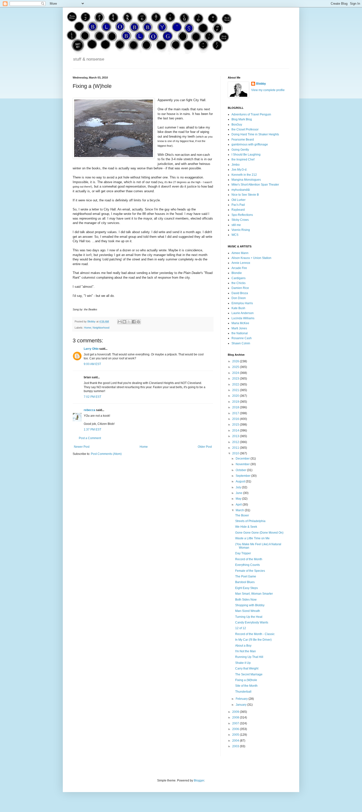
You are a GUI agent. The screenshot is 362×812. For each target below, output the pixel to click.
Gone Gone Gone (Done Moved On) (259, 532)
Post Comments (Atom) (106, 454)
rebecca (89, 410)
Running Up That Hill (249, 657)
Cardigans (238, 278)
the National (239, 333)
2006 (236, 729)
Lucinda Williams (242, 318)
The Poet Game (245, 576)
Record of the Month (248, 559)
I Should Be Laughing (246, 154)
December (243, 458)
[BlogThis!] (124, 321)
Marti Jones (239, 328)
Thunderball (243, 691)
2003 (236, 746)
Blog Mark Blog (241, 119)
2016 (236, 419)
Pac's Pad (238, 205)
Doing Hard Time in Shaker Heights (255, 134)
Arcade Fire (239, 268)
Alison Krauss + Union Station (251, 258)
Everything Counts (247, 565)
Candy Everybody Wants (251, 622)
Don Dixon (238, 298)
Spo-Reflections (242, 215)
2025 (236, 367)
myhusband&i (240, 189)
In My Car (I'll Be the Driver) (253, 639)
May (239, 498)
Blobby (261, 83)
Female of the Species (250, 571)
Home (144, 446)
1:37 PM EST (92, 429)
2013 (236, 436)
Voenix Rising (240, 230)
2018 (236, 407)
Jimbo (235, 164)
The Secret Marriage (249, 674)
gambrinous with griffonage (249, 144)
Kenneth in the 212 (244, 174)
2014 (236, 430)
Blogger (199, 780)
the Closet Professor (245, 129)
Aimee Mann (239, 253)
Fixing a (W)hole (246, 680)
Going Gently (240, 149)
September (243, 476)
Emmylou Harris (242, 303)
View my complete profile (268, 90)
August (241, 481)
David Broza (239, 293)
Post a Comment (90, 438)
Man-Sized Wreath (247, 611)
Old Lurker (238, 200)
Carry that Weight (246, 668)
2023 (236, 378)
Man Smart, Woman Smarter (254, 593)
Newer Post (81, 446)
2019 (236, 401)
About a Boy (243, 645)
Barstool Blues (245, 582)
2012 (236, 442)
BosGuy (236, 124)
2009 (236, 712)
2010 (236, 453)
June (239, 493)
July (239, 487)
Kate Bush (238, 308)
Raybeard (238, 209)
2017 (236, 413)
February (242, 699)
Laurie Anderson (242, 313)
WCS (234, 235)
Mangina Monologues (246, 179)
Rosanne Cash (241, 338)
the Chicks (238, 283)
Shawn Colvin (240, 343)
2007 (236, 723)
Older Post (205, 446)
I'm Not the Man (245, 651)
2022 (236, 384)
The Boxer (242, 515)
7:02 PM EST (92, 396)
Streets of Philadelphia (250, 521)
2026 (236, 361)
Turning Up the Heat (248, 617)
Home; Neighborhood (96, 327)
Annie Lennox (240, 263)
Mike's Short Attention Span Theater (255, 184)
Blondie (236, 273)
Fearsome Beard (242, 139)
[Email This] (119, 321)
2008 (236, 717)
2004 (236, 740)
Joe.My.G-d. (239, 169)
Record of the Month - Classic (255, 634)
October (241, 470)
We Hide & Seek (246, 526)
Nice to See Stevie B (245, 194)
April (239, 504)
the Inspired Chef (242, 159)
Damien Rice (240, 288)
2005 (236, 734)
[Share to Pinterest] (138, 321)
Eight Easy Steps (246, 588)
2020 (236, 396)
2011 (236, 447)
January (241, 704)
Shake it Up (243, 663)
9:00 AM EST (92, 364)
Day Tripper (243, 553)
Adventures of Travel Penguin (251, 114)
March (240, 510)
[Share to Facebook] (133, 321)
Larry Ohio (91, 348)
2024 (236, 373)
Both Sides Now (246, 599)
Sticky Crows (240, 220)
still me (236, 225)
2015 (236, 424)
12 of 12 (240, 628)
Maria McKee (240, 323)
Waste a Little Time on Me (252, 538)
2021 (236, 390)
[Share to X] (129, 321)
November (243, 464)
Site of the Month (246, 685)
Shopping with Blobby (249, 605)
